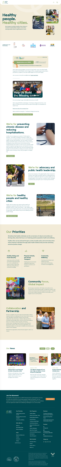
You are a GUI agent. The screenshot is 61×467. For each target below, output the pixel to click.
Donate (31, 443)
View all (42, 348)
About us (17, 425)
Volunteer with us (33, 441)
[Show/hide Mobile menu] (57, 2)
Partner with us (32, 445)
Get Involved (50, 399)
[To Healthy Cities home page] (5, 2)
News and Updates (19, 429)
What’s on (31, 447)
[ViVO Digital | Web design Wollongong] (53, 459)
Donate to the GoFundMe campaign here (23, 114)
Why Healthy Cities (19, 427)
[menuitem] (32, 413)
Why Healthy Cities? (12, 216)
